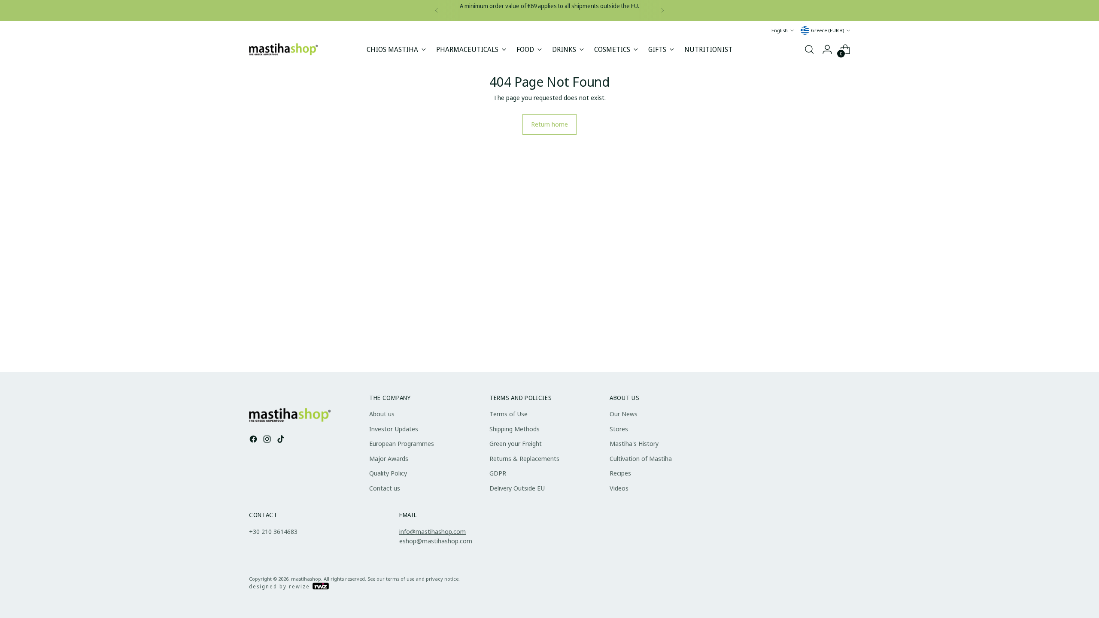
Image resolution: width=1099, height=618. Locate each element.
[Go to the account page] (827, 49)
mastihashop (306, 579)
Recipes (620, 473)
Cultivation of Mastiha (641, 458)
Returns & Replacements (524, 458)
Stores (619, 428)
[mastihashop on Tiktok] (281, 440)
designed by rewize (280, 586)
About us (382, 413)
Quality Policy (388, 473)
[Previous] (436, 10)
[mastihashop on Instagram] (268, 440)
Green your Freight (515, 443)
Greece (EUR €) (827, 30)
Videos (619, 488)
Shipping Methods (514, 428)
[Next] (662, 10)
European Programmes (401, 443)
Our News (624, 413)
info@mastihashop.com (432, 531)
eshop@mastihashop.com (435, 540)
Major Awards (388, 458)
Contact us (384, 488)
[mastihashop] (283, 49)
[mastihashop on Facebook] (254, 440)
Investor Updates (393, 428)
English (779, 30)
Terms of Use (508, 413)
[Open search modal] (809, 49)
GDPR (497, 473)
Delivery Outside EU (517, 488)
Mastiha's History (634, 443)
